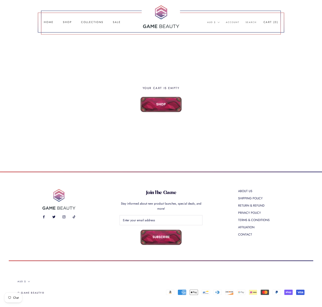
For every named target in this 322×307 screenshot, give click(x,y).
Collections (92, 22)
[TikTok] (74, 216)
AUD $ (211, 22)
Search (251, 22)
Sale (117, 22)
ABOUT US (245, 191)
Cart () (271, 22)
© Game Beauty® (31, 293)
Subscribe (161, 237)
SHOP (67, 22)
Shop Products (161, 107)
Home (49, 22)
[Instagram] (63, 216)
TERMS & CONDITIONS (254, 220)
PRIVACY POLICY (249, 213)
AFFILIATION (246, 227)
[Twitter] (53, 216)
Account (232, 22)
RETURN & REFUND (251, 205)
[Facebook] (43, 216)
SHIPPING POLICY (250, 198)
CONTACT (245, 234)
